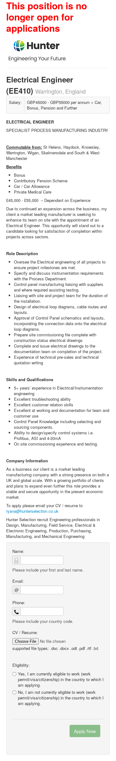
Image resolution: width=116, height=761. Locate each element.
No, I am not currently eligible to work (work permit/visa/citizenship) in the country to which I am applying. (61, 697)
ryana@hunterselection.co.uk (32, 511)
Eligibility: (21, 665)
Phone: (18, 602)
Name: (18, 551)
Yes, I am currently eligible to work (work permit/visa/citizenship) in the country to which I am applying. (61, 679)
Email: (18, 581)
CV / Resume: (25, 632)
